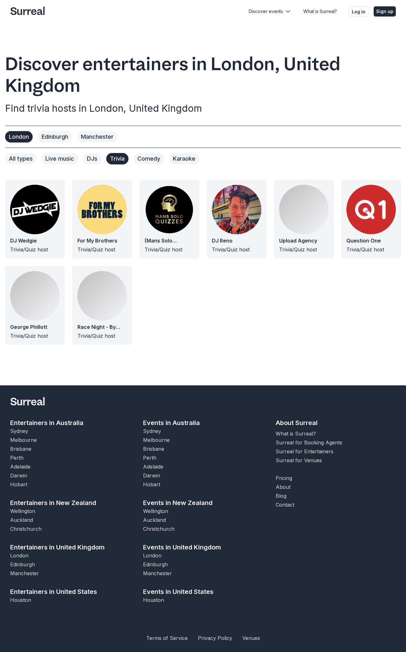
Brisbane (20, 449)
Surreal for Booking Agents (309, 442)
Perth (16, 458)
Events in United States (178, 591)
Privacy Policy (215, 638)
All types (21, 158)
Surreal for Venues (299, 460)
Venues (251, 638)
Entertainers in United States (53, 591)
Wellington (22, 511)
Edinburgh (55, 136)
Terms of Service (167, 638)
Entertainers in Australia (46, 423)
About (283, 487)
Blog (281, 496)
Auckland (21, 520)
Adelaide (20, 466)
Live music (59, 158)
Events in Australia (171, 423)
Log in (358, 11)
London (19, 136)
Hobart (18, 484)
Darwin (18, 475)
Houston (20, 600)
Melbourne (23, 440)
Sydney (19, 431)
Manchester (97, 136)
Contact (285, 505)
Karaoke (184, 158)
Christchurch (26, 529)
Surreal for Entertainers (304, 451)
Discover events (266, 11)
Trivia (117, 158)
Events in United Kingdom (182, 547)
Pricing (284, 478)
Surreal (27, 11)
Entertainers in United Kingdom (57, 547)
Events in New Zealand (178, 503)
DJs (92, 158)
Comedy (148, 158)
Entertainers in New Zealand (53, 503)
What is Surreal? (320, 11)
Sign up (384, 11)
